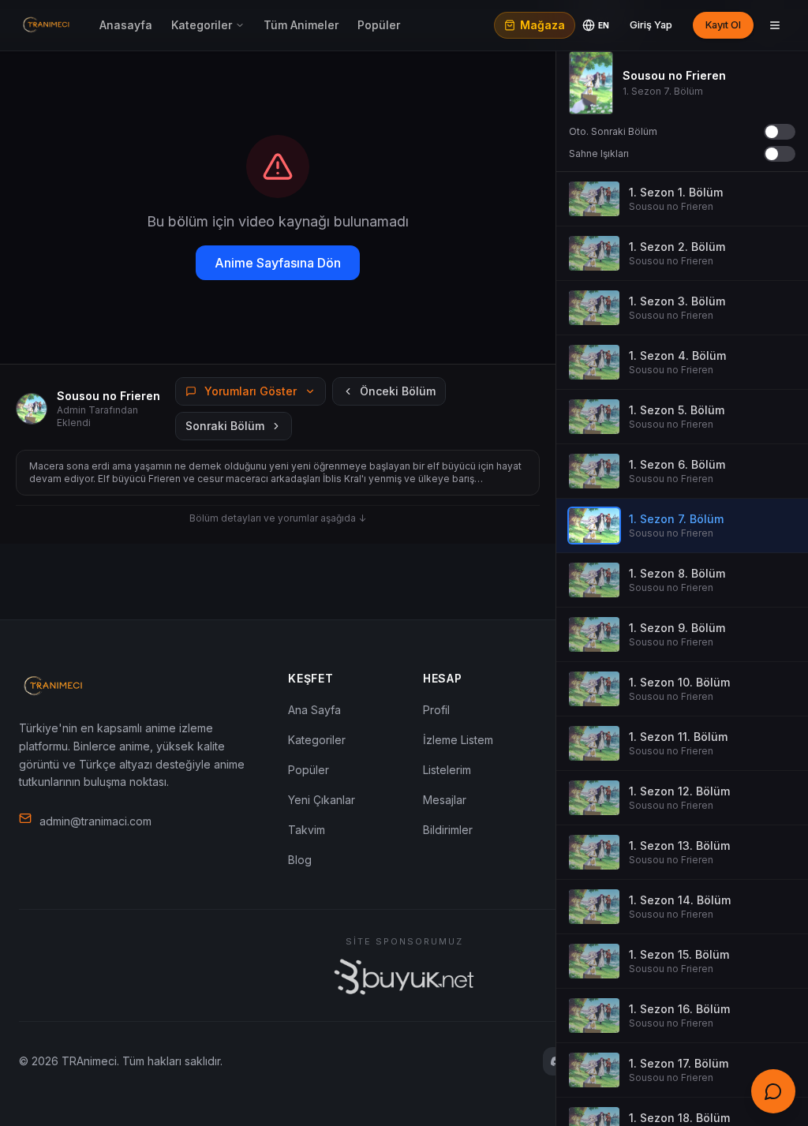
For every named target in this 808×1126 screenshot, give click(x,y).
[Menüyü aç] (775, 25)
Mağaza (542, 25)
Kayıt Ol (723, 25)
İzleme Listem (458, 739)
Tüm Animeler (301, 25)
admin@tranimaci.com (95, 821)
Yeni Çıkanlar (321, 799)
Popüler (378, 25)
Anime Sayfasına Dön (278, 263)
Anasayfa (125, 25)
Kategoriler (201, 25)
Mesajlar (444, 799)
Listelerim (447, 769)
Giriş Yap (651, 25)
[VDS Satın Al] (404, 977)
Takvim (306, 829)
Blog (300, 859)
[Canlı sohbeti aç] (773, 1091)
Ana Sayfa (314, 709)
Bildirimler (448, 829)
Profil (436, 709)
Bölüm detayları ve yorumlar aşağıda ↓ (277, 518)
